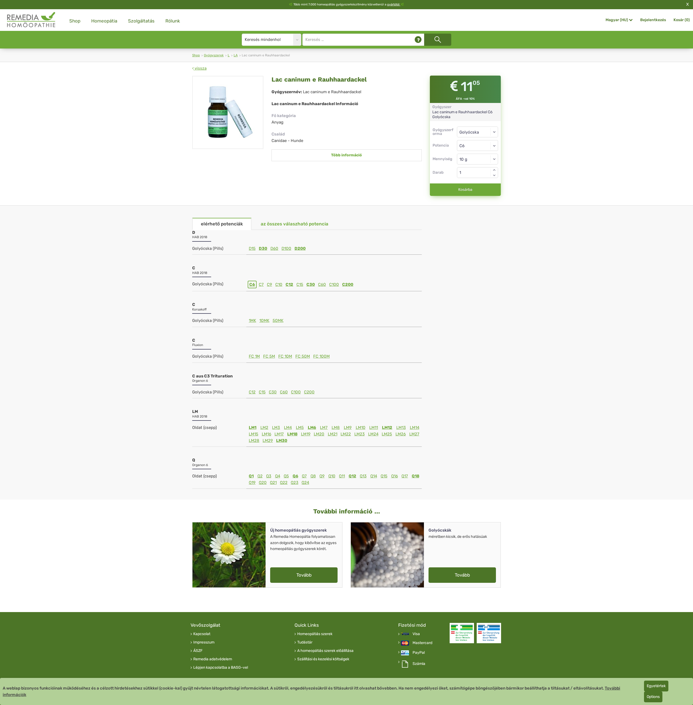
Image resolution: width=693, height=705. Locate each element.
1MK (252, 320)
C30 (310, 284)
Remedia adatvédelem (212, 659)
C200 (347, 284)
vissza (200, 68)
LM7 (324, 427)
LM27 (414, 434)
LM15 (253, 434)
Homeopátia (104, 21)
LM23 (359, 434)
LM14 (414, 427)
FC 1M (254, 356)
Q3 (268, 476)
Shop (74, 21)
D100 (286, 248)
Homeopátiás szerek (314, 634)
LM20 (319, 434)
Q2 (260, 476)
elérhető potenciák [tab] (222, 224)
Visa (416, 634)
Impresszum (203, 642)
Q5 (286, 476)
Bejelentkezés (653, 20)
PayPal (419, 653)
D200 (300, 248)
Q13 (363, 476)
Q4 (277, 476)
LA (236, 55)
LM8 (336, 427)
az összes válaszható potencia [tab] (294, 224)
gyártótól (393, 4)
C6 (252, 284)
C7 (261, 284)
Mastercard (422, 643)
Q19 (252, 482)
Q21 (273, 482)
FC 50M (302, 356)
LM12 (387, 427)
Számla (419, 664)
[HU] (31, 20)
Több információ (346, 155)
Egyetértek (656, 686)
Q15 (384, 476)
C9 (269, 284)
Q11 (342, 476)
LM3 (276, 427)
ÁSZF (197, 651)
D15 (252, 248)
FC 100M (321, 356)
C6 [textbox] (462, 145)
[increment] (494, 170)
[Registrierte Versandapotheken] (462, 633)
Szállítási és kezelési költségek (323, 659)
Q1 (251, 476)
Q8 (313, 476)
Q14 (373, 476)
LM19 (305, 434)
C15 (299, 284)
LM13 (401, 427)
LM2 (264, 427)
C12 (289, 284)
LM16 (266, 434)
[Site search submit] (437, 40)
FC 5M (269, 356)
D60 (274, 248)
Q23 (294, 482)
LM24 (373, 434)
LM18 (292, 434)
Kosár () (682, 20)
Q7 (304, 476)
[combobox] (477, 145)
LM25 (387, 434)
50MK (278, 320)
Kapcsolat (201, 634)
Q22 (283, 482)
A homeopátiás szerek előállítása (325, 651)
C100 (334, 284)
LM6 (312, 427)
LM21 (332, 434)
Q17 (404, 476)
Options (653, 696)
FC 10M (285, 356)
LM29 (268, 440)
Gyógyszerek (214, 55)
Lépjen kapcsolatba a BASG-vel (220, 668)
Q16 (394, 476)
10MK (264, 320)
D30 (263, 248)
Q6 (295, 476)
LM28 (254, 440)
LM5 (300, 427)
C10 (278, 284)
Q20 (263, 482)
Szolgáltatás (141, 21)
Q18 (415, 476)
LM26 (400, 434)
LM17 (279, 434)
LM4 (288, 427)
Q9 (322, 476)
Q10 (331, 476)
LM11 (373, 427)
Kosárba (465, 189)
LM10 (360, 427)
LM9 (348, 427)
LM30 (281, 440)
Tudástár (304, 642)
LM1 (252, 427)
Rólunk (172, 21)
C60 (322, 284)
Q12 (352, 476)
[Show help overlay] (418, 39)
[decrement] (494, 175)
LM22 (346, 434)
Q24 (305, 482)
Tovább (304, 575)
